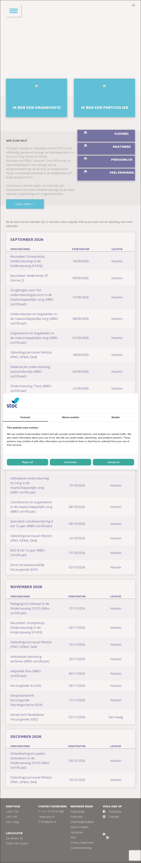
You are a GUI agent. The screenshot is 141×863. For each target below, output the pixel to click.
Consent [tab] (25, 417)
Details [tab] (116, 417)
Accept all (113, 462)
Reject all (27, 462)
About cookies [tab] (70, 417)
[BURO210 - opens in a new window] (121, 403)
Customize (70, 462)
